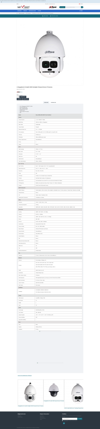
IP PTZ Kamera (28, 13)
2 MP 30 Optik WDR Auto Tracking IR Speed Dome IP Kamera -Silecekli (78, 408)
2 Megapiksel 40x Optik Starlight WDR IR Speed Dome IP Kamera (30, 405)
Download (53, 102)
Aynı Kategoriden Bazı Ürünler (25, 375)
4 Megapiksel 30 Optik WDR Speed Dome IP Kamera (53, 400)
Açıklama (46, 102)
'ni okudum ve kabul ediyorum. (70, 420)
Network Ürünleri (21, 13)
